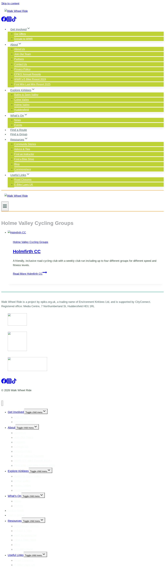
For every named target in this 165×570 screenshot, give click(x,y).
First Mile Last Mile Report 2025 (32, 84)
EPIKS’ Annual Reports (27, 74)
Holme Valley (21, 104)
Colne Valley (21, 99)
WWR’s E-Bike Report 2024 (30, 79)
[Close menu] (2, 403)
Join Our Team (22, 54)
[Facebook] (3, 20)
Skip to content (10, 3)
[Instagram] (9, 20)
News (17, 120)
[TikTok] (14, 20)
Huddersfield (21, 109)
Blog (16, 164)
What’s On (14, 496)
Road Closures (22, 179)
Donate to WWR (23, 39)
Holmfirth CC (27, 251)
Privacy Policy (22, 69)
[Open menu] (5, 206)
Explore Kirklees (18, 471)
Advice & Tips (22, 149)
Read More (28, 273)
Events (18, 125)
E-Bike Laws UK (23, 184)
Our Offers (20, 33)
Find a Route (18, 130)
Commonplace (22, 169)
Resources (15, 520)
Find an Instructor (24, 154)
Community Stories (25, 144)
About (11, 427)
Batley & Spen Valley (26, 94)
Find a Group (18, 134)
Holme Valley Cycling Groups (30, 242)
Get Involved (16, 412)
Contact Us (20, 64)
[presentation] (86, 232)
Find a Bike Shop (24, 159)
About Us (19, 49)
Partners (19, 59)
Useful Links (16, 555)
